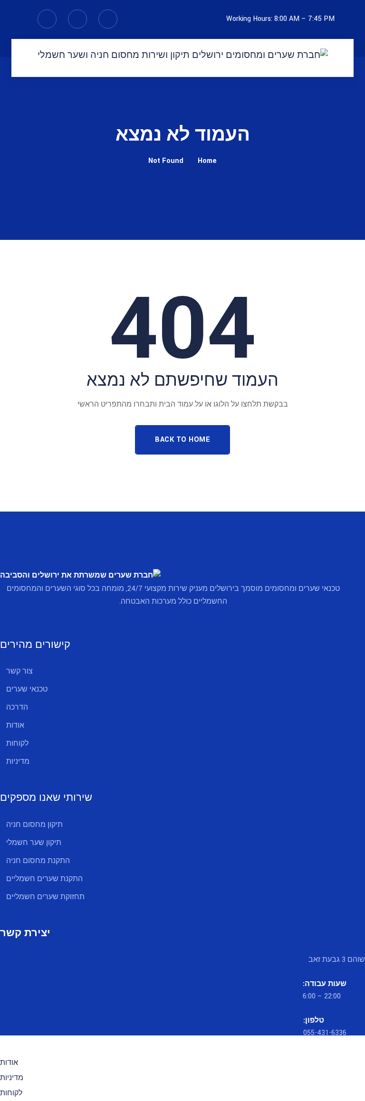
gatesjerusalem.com (155, 1042)
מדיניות (17, 762)
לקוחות (17, 744)
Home (207, 161)
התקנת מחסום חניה (38, 861)
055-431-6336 (324, 1033)
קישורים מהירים (35, 645)
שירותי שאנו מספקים (46, 798)
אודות (15, 726)
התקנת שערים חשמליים (44, 879)
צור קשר (19, 671)
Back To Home (182, 440)
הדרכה (17, 707)
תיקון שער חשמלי (33, 843)
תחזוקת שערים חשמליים (45, 897)
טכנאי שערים (27, 689)
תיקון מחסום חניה (34, 825)
